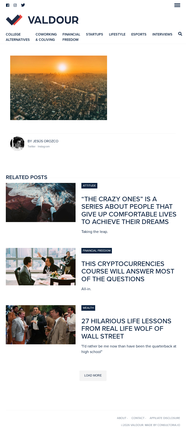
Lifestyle (117, 34)
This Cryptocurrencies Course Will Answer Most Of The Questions (127, 271)
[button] (177, 5)
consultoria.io (168, 425)
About (121, 418)
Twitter (32, 146)
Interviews (162, 34)
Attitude (89, 185)
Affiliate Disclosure (165, 418)
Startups (94, 34)
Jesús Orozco (45, 141)
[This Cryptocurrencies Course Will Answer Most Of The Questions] (41, 284)
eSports (139, 34)
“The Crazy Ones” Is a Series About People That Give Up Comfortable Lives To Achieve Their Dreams (129, 210)
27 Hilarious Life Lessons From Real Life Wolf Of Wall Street (126, 328)
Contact (138, 418)
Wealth (88, 308)
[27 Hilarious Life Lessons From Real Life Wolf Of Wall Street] (41, 343)
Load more (93, 375)
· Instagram (43, 146)
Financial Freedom (96, 250)
